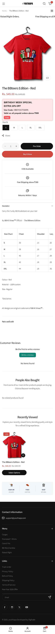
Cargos (4, 534)
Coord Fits (6, 543)
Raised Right (7, 552)
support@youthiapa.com (16, 518)
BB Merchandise (8, 548)
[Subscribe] (49, 597)
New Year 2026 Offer (10, 589)
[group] (27, 53)
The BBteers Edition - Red (13, 462)
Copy (7, 117)
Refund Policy (7, 576)
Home (4, 11)
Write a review (27, 355)
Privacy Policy (7, 571)
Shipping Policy (8, 580)
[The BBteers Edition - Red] (14, 445)
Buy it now (27, 154)
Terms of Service (8, 585)
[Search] (44, 4)
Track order (6, 567)
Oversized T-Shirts (9, 539)
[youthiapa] (27, 3)
